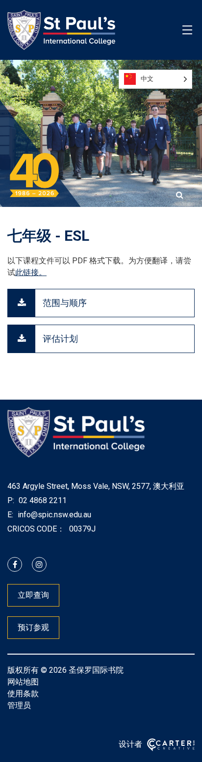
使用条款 (23, 693)
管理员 (19, 705)
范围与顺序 (65, 303)
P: (10, 500)
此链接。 (31, 272)
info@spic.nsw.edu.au (53, 514)
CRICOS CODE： (36, 528)
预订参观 (33, 627)
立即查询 (33, 595)
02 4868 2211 (42, 500)
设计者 (130, 744)
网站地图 (23, 681)
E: (10, 514)
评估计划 (60, 338)
